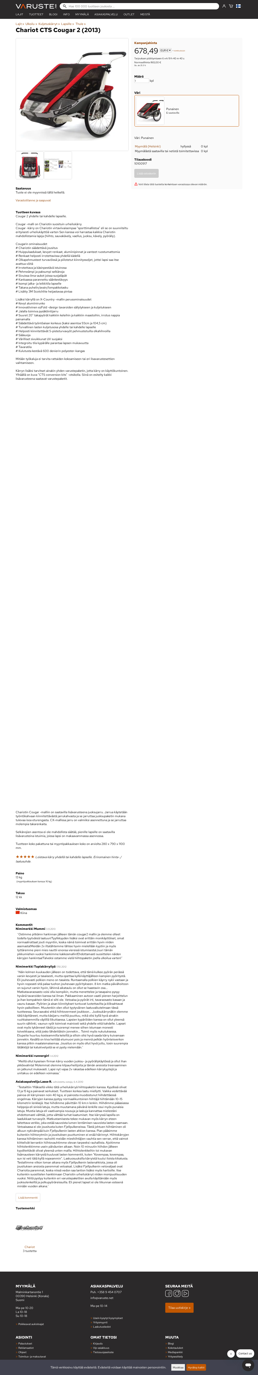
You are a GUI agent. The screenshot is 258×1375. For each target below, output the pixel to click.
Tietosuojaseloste (103, 1352)
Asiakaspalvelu (106, 14)
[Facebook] (168, 1294)
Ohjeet (22, 1352)
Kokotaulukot (175, 1348)
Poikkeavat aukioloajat (31, 1324)
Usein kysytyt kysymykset (108, 1318)
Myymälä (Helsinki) (148, 146)
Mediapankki (175, 1352)
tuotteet (36, 14)
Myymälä (82, 14)
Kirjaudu (98, 1343)
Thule (81, 24)
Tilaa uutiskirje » (179, 1308)
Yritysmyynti (100, 1322)
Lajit (19, 14)
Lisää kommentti (28, 1197)
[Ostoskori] (231, 6)
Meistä (145, 14)
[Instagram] (177, 1294)
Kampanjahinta (145, 43)
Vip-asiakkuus (101, 1348)
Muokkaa (178, 1367)
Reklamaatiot (26, 1348)
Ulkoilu (31, 24)
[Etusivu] (36, 6)
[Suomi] (239, 6)
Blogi (171, 1343)
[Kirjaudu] (224, 6)
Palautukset (25, 1343)
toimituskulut (179, 50)
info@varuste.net (101, 1298)
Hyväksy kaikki (196, 1367)
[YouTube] (185, 1294)
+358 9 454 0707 (109, 1292)
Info (66, 14)
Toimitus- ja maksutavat (32, 1356)
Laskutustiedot (102, 1326)
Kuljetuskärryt (49, 24)
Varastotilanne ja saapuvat (33, 200)
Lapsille (67, 24)
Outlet (129, 14)
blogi (53, 14)
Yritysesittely (175, 1356)
